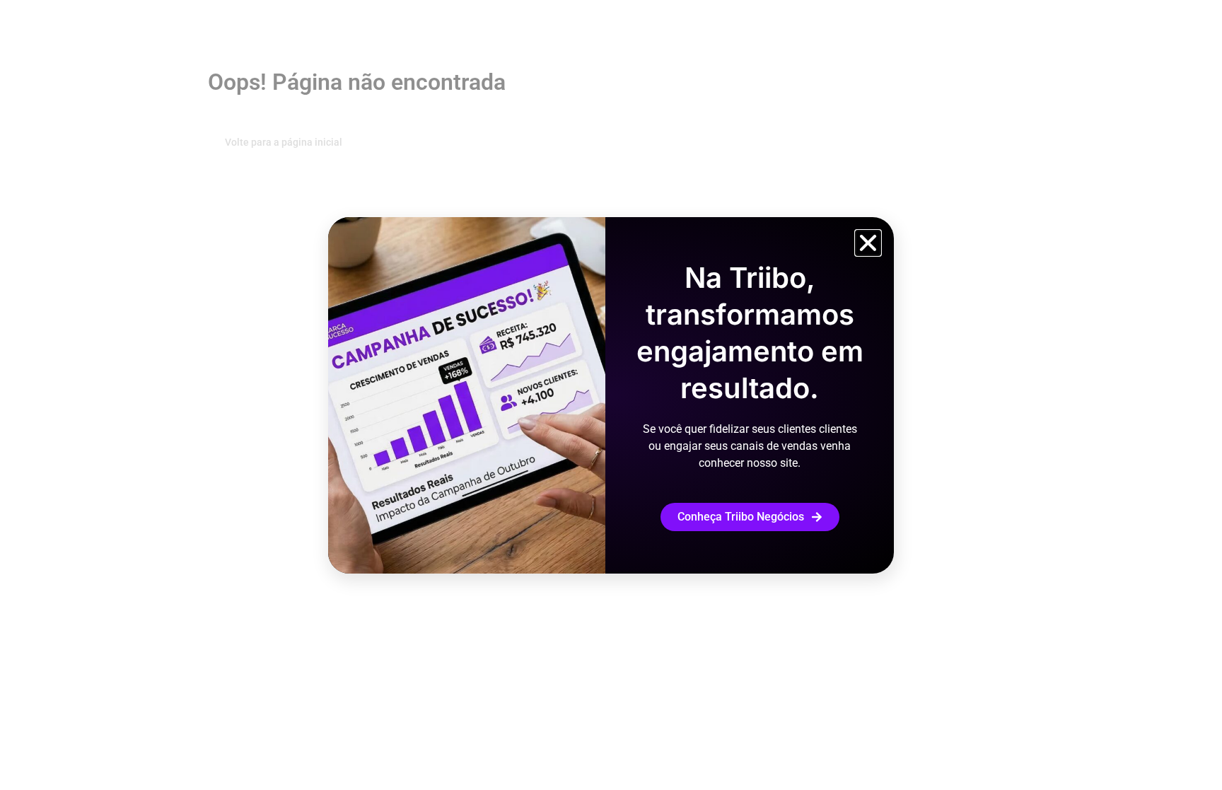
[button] (868, 243)
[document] (611, 395)
